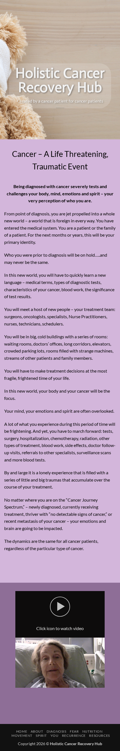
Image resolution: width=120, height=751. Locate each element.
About (37, 731)
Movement (21, 735)
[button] (60, 607)
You (55, 735)
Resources (99, 735)
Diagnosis (56, 731)
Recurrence (74, 735)
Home (21, 731)
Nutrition (92, 731)
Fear (74, 731)
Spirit (41, 735)
